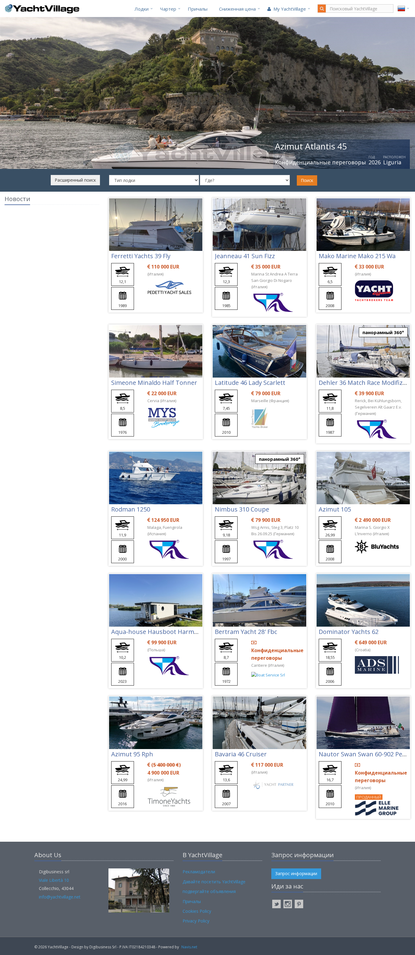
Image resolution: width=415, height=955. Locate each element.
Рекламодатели (199, 872)
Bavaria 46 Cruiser (241, 754)
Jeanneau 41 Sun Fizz (245, 256)
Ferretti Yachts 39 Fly (140, 256)
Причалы (198, 9)
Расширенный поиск (75, 180)
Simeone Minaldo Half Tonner (154, 382)
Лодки (142, 9)
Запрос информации (296, 873)
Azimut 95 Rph (132, 754)
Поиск (307, 180)
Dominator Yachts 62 (349, 632)
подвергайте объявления (209, 891)
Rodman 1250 (130, 509)
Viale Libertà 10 (54, 880)
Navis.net (189, 947)
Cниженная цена (237, 9)
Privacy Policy (196, 921)
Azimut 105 (335, 509)
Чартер (168, 9)
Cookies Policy (197, 911)
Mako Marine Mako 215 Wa (357, 256)
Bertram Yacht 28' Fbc (246, 632)
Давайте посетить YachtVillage (214, 882)
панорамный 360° (383, 332)
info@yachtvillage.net (60, 897)
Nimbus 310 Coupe (242, 509)
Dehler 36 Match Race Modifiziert (366, 382)
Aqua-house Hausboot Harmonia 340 (164, 632)
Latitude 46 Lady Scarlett (250, 382)
